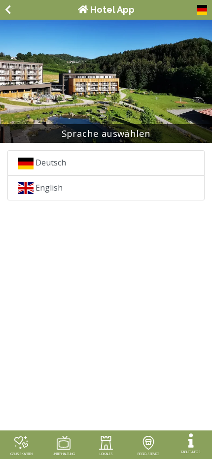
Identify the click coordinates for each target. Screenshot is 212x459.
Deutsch (50, 162)
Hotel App (111, 9)
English (48, 187)
